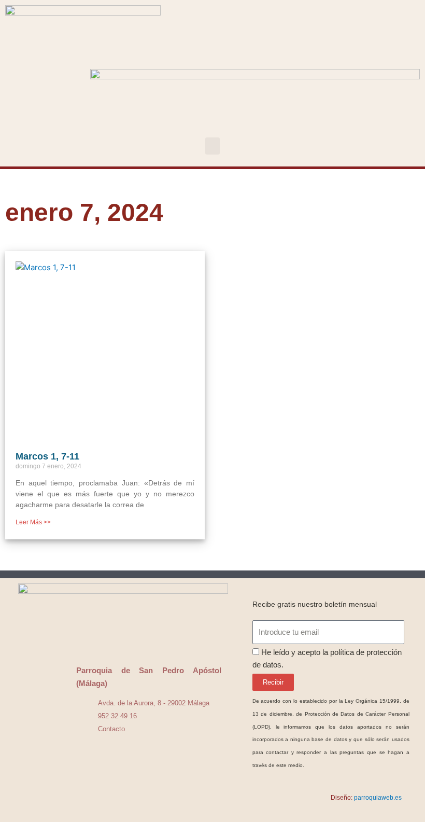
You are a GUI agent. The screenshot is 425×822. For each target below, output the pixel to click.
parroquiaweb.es (378, 797)
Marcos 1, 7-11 (47, 456)
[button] (212, 146)
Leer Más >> (33, 522)
